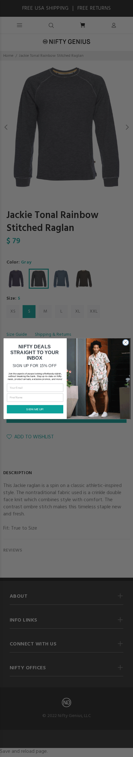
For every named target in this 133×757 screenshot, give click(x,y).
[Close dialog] (125, 342)
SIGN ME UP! (35, 409)
